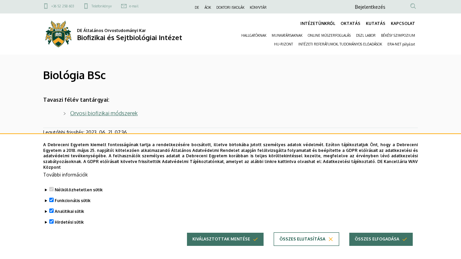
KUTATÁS (375, 23)
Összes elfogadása (377, 238)
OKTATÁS (350, 23)
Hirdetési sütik (69, 222)
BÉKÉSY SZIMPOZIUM (398, 35)
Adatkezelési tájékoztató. (349, 161)
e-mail (133, 6)
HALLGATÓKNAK (253, 35)
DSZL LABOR (366, 35)
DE (197, 7)
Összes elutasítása (302, 238)
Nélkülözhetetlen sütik (79, 189)
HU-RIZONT (283, 44)
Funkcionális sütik (72, 200)
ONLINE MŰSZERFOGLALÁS (329, 35)
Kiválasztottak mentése (221, 238)
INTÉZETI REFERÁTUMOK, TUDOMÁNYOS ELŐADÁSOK (340, 44)
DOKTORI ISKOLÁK (230, 7)
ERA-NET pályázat (401, 44)
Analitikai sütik (69, 211)
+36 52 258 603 (62, 6)
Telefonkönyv (101, 6)
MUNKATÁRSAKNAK (287, 35)
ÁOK (208, 7)
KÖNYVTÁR (258, 7)
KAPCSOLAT (403, 23)
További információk (65, 174)
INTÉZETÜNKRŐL (317, 23)
